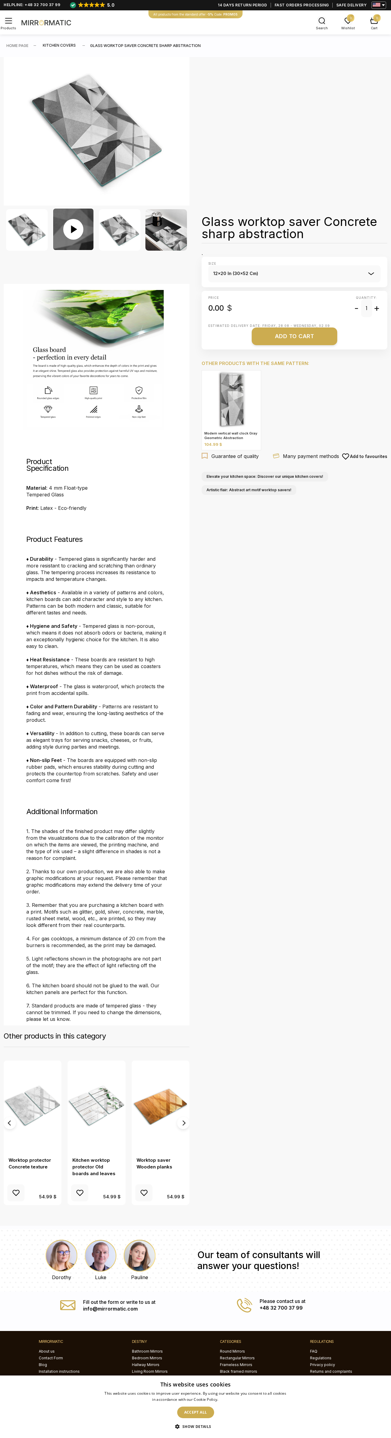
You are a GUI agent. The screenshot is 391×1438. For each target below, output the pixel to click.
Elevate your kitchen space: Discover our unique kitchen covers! (264, 476)
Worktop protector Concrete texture (30, 1163)
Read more (229, 1399)
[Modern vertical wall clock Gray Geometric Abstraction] (231, 399)
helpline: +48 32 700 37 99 (32, 4)
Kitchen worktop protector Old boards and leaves (93, 1166)
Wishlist (348, 28)
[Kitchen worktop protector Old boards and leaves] (96, 1106)
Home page (17, 45)
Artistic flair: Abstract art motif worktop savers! (248, 490)
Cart (374, 28)
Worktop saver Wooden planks (154, 1163)
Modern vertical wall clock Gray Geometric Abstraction (230, 435)
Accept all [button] (195, 1412)
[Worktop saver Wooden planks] (160, 1106)
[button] (195, 1427)
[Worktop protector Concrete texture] (32, 1106)
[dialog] (195, 1406)
